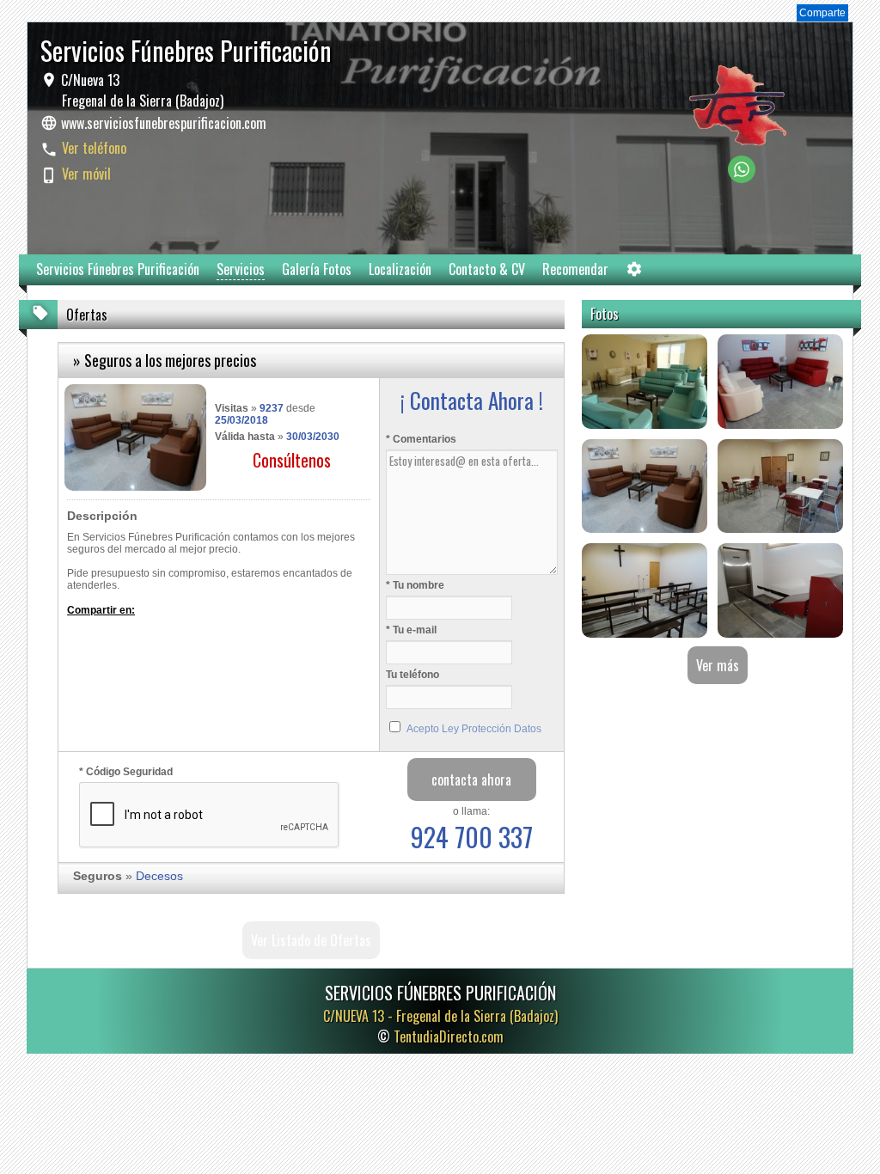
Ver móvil (86, 173)
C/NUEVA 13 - (440, 1016)
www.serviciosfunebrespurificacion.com (163, 123)
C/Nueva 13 (140, 90)
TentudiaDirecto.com (449, 1036)
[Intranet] (634, 273)
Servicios (241, 269)
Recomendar (575, 269)
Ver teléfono (94, 148)
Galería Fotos (316, 269)
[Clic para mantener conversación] (741, 178)
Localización (400, 269)
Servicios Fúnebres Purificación (117, 269)
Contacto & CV (487, 269)
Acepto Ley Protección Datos (473, 729)
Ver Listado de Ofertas (311, 940)
